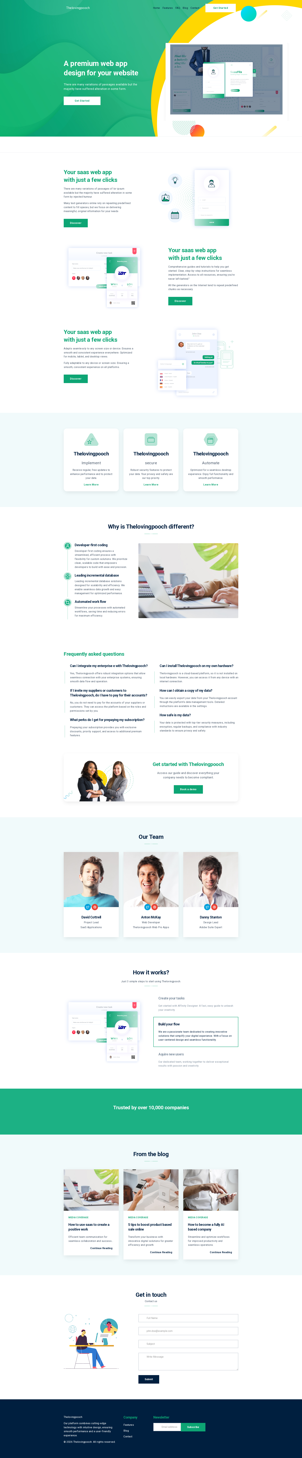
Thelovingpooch (78, 8)
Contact (194, 7)
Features (167, 7)
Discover (75, 223)
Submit (149, 1379)
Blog (185, 7)
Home (156, 7)
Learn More (91, 484)
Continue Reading (101, 1248)
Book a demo (188, 789)
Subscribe (193, 1427)
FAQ (177, 7)
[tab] (195, 1004)
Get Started (220, 7)
